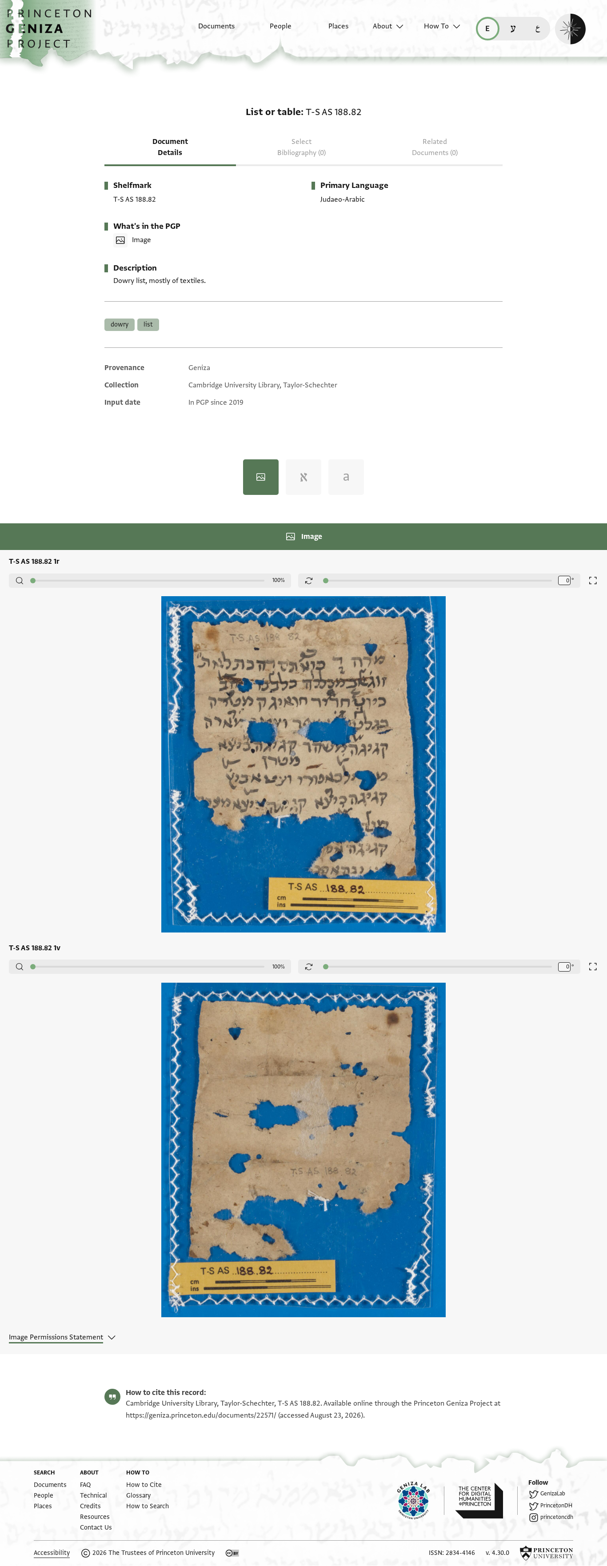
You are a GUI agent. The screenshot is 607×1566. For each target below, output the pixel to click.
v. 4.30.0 (497, 1553)
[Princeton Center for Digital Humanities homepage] (486, 1501)
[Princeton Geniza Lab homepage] (420, 1501)
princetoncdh (556, 1517)
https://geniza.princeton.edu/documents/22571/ (201, 1415)
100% (278, 580)
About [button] (382, 26)
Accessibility (52, 1553)
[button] (52, 33)
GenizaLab (552, 1493)
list (148, 324)
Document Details (170, 147)
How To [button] (436, 26)
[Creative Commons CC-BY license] (232, 1553)
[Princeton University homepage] (546, 1553)
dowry (119, 324)
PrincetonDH (556, 1505)
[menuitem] (209, 30)
